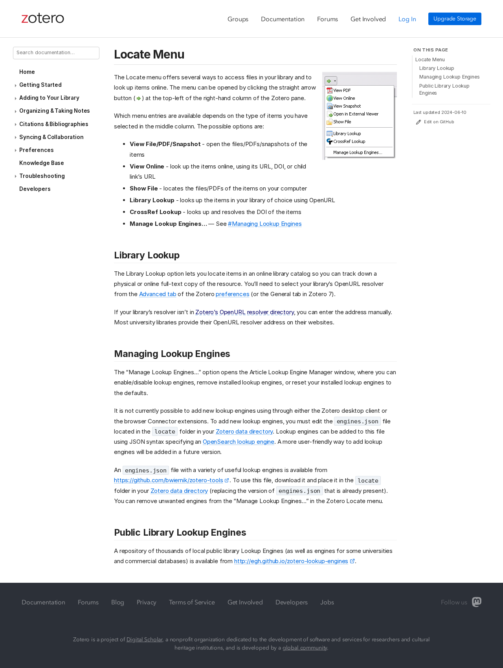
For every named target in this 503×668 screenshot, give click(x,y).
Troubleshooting (42, 176)
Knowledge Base (41, 163)
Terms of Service (192, 602)
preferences (232, 294)
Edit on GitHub (439, 121)
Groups (238, 19)
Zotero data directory (244, 431)
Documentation (283, 19)
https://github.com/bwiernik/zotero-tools (168, 480)
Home (27, 72)
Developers (34, 189)
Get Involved (368, 19)
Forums (327, 19)
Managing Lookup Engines (449, 77)
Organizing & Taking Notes (54, 111)
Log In (407, 19)
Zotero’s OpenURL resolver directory (244, 312)
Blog (117, 602)
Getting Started (40, 85)
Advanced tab (157, 294)
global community (305, 647)
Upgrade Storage (454, 18)
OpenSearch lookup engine (238, 441)
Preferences (36, 150)
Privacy (146, 602)
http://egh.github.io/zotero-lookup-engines (291, 561)
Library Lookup (436, 68)
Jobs (327, 602)
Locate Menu (429, 59)
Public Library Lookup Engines (444, 89)
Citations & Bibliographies (53, 124)
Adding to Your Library (49, 98)
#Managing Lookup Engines (264, 223)
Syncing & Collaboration (51, 137)
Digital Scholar (145, 639)
